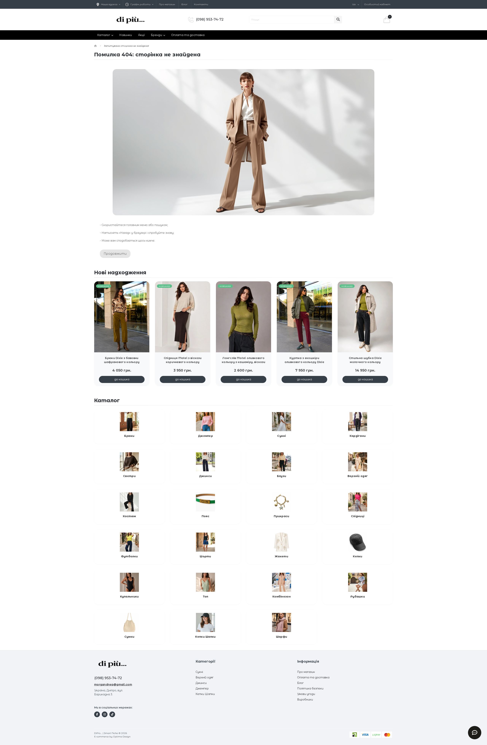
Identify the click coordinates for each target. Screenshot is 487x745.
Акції (141, 35)
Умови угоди (306, 694)
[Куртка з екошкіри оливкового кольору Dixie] (304, 316)
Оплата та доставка (188, 35)
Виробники (305, 699)
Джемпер (202, 688)
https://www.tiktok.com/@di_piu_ (112, 714)
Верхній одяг (204, 677)
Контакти (201, 4)
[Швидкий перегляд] (143, 292)
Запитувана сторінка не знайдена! (126, 45)
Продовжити (115, 253)
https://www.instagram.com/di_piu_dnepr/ (104, 714)
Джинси (201, 683)
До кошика (121, 379)
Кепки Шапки (205, 694)
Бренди (156, 35)
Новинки (125, 35)
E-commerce (101, 736)
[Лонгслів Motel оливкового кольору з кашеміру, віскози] (243, 316)
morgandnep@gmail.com (113, 684)
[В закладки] (143, 286)
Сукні (199, 672)
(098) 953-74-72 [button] (108, 678)
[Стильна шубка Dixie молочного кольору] (365, 316)
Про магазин (167, 4)
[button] (139, 4)
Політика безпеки (310, 688)
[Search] (338, 19)
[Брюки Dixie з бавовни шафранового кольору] (121, 316)
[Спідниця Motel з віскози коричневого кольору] (182, 316)
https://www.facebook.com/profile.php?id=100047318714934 (97, 714)
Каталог (103, 35)
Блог (184, 4)
